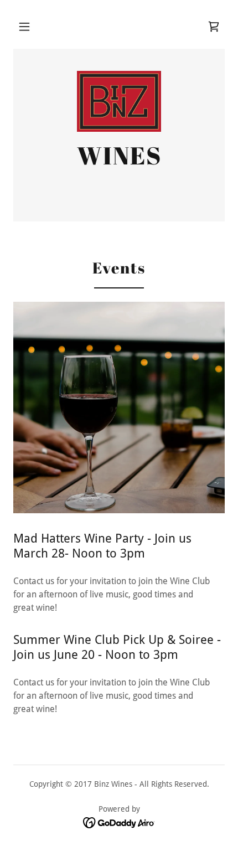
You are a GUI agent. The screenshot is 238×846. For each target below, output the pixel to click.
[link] (214, 27)
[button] (24, 27)
